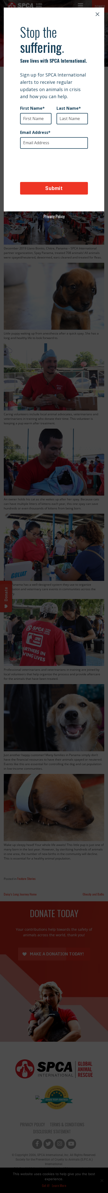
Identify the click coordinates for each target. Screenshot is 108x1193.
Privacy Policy (54, 216)
